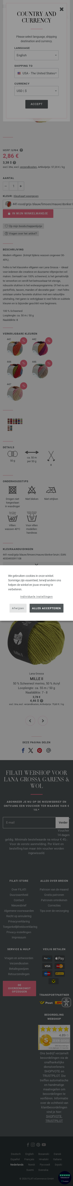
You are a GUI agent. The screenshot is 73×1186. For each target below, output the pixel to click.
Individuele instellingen (36, 596)
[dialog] (36, 593)
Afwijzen (18, 608)
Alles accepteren (46, 608)
